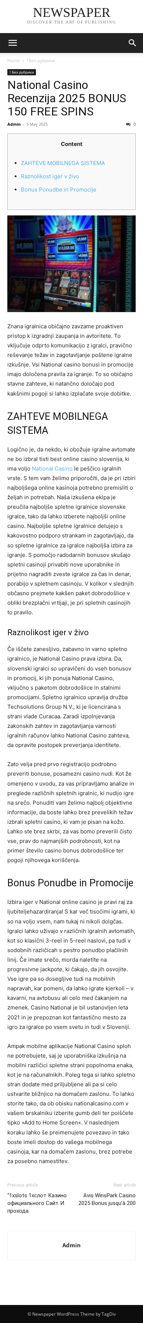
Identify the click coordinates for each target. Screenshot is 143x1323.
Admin (14, 124)
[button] (12, 43)
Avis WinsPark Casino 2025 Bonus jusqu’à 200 (107, 1199)
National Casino (52, 468)
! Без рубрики (41, 60)
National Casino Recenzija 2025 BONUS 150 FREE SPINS (66, 98)
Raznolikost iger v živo (50, 176)
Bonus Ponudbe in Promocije (58, 189)
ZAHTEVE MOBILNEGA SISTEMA (63, 163)
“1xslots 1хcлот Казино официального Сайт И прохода (37, 1203)
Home (13, 60)
